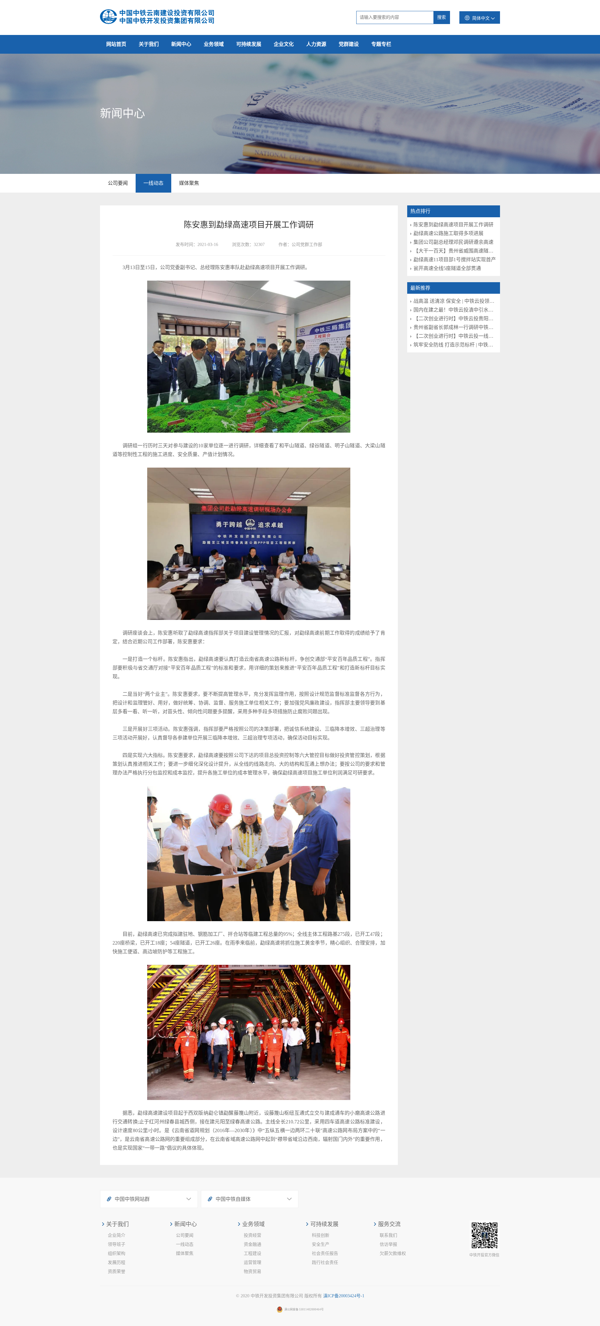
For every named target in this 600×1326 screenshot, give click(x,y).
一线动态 (153, 183)
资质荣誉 (116, 1271)
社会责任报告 (325, 1253)
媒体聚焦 (189, 183)
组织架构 (116, 1253)
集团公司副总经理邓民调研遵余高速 (453, 242)
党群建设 (349, 44)
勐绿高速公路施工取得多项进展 (448, 233)
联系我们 (388, 1235)
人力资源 (316, 44)
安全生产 (320, 1244)
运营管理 (252, 1262)
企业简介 (116, 1235)
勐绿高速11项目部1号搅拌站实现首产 (454, 259)
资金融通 (252, 1244)
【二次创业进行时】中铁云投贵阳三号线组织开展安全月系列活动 (455, 318)
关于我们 (149, 44)
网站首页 (116, 44)
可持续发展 (248, 44)
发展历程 (116, 1262)
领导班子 (116, 1244)
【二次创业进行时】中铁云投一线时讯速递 (455, 336)
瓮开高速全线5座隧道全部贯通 (447, 268)
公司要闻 (118, 183)
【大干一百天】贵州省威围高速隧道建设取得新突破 (455, 250)
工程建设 (252, 1253)
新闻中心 (181, 44)
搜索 (441, 17)
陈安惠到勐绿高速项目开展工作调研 (453, 224)
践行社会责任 (325, 1262)
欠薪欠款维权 (393, 1253)
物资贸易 (252, 1271)
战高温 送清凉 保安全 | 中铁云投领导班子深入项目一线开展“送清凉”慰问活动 (455, 301)
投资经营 (252, 1235)
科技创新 (320, 1235)
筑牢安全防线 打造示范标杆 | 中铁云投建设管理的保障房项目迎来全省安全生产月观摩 (455, 344)
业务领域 (214, 44)
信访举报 (388, 1244)
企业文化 (284, 44)
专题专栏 (381, 44)
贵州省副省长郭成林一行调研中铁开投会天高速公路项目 (455, 327)
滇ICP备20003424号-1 (343, 1296)
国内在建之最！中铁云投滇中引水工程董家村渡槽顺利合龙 (455, 309)
